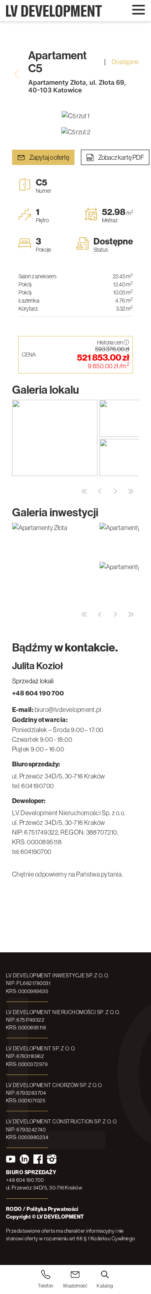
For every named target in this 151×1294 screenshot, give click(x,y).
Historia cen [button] (110, 343)
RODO (14, 1209)
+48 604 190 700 (38, 693)
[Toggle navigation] (138, 10)
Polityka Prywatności (53, 1209)
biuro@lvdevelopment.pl (68, 709)
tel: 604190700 (33, 785)
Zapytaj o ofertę (49, 157)
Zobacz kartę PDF (120, 157)
